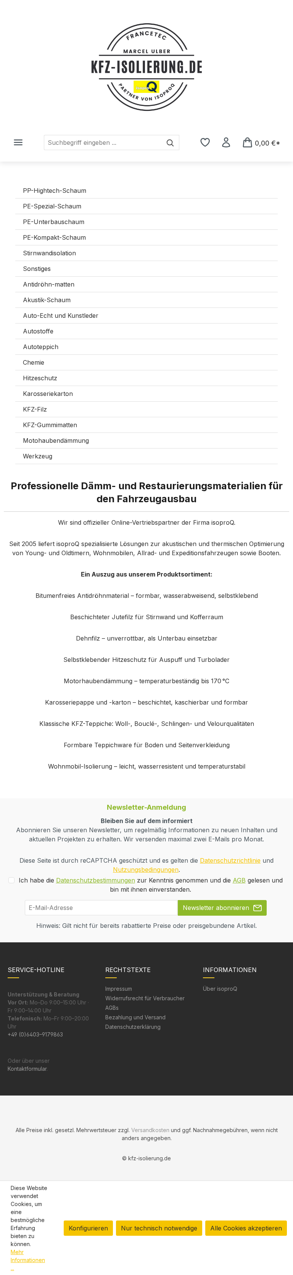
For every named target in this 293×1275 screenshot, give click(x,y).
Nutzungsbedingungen (146, 869)
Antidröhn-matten (48, 284)
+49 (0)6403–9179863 (35, 1034)
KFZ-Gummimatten (50, 425)
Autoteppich (40, 347)
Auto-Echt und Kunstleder (60, 315)
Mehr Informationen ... (28, 1260)
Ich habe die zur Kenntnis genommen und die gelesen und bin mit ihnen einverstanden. (151, 884)
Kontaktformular (27, 1068)
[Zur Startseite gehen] (146, 67)
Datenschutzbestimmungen (95, 880)
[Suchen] (170, 142)
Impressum (118, 988)
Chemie (33, 362)
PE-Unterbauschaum (53, 222)
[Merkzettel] (205, 142)
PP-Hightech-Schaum (54, 190)
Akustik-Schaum (47, 300)
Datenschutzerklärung (133, 1027)
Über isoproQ (220, 988)
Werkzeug (37, 456)
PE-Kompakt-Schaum (54, 237)
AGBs (112, 1007)
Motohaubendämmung (56, 440)
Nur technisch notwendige (159, 1228)
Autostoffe (38, 331)
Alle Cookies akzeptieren (246, 1228)
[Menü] (18, 142)
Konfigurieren (88, 1228)
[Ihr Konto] (226, 142)
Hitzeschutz (40, 378)
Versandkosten (150, 1130)
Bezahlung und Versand (135, 1017)
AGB (239, 880)
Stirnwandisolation (49, 253)
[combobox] (103, 142)
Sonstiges (37, 268)
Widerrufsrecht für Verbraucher (145, 998)
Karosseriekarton (48, 393)
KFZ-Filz (35, 409)
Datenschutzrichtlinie (230, 860)
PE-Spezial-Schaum (52, 206)
